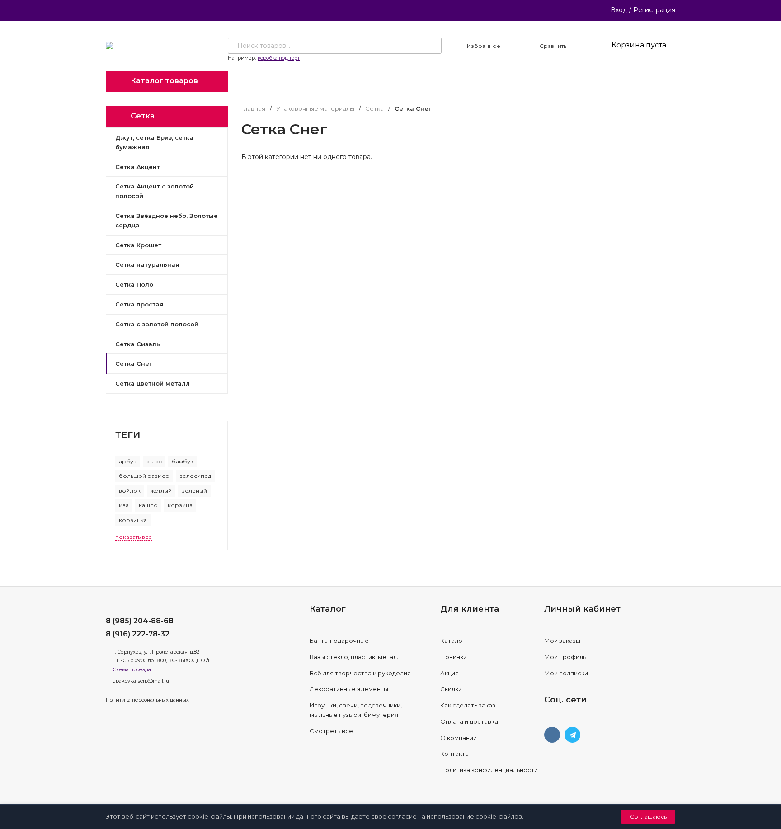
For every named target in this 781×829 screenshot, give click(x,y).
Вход (619, 10)
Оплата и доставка (469, 721)
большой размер (144, 475)
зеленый (194, 490)
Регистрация (654, 10)
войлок (130, 490)
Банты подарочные (339, 640)
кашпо (148, 505)
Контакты (455, 753)
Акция (449, 673)
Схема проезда (132, 669)
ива (124, 505)
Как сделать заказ (467, 705)
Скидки (451, 688)
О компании (458, 737)
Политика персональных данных (147, 700)
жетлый (161, 490)
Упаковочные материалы (315, 109)
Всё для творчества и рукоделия (360, 673)
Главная (253, 109)
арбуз (127, 461)
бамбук (182, 461)
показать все (133, 536)
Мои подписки (566, 673)
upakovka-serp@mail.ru (141, 681)
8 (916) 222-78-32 (137, 634)
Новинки (453, 656)
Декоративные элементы (349, 688)
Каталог (452, 640)
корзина (180, 505)
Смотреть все (331, 731)
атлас (154, 461)
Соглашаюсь (648, 816)
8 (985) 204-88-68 (140, 621)
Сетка (374, 109)
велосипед (195, 475)
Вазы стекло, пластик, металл (355, 656)
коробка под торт (279, 58)
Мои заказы (562, 640)
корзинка (133, 520)
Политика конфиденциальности (489, 769)
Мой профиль (565, 656)
